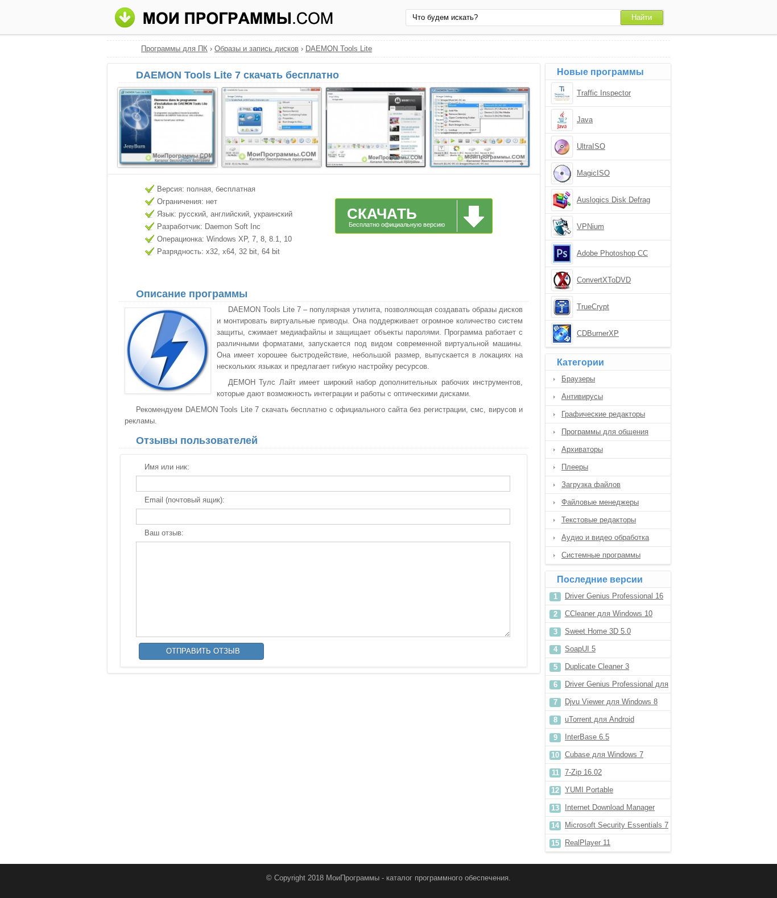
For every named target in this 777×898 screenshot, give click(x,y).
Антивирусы (582, 396)
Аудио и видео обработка (605, 537)
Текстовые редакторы (598, 519)
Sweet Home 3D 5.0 (598, 631)
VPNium (590, 226)
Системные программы (600, 555)
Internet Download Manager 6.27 (610, 809)
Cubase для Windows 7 (604, 754)
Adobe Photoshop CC (612, 253)
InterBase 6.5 (587, 737)
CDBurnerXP (598, 333)
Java (585, 119)
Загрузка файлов (591, 484)
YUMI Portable (589, 789)
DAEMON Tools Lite (338, 48)
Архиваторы (582, 449)
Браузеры (578, 379)
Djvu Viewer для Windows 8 (611, 701)
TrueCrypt (593, 306)
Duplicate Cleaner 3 (597, 666)
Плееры (574, 467)
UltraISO (591, 146)
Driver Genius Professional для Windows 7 (616, 686)
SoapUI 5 (580, 649)
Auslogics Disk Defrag (613, 200)
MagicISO (593, 173)
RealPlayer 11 (587, 842)
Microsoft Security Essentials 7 (616, 825)
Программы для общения (604, 431)
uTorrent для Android (599, 719)
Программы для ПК (174, 48)
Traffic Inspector (604, 93)
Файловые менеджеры (600, 502)
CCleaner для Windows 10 (608, 613)
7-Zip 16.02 (583, 772)
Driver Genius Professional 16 (614, 596)
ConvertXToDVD (604, 280)
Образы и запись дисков (256, 48)
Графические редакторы (603, 414)
